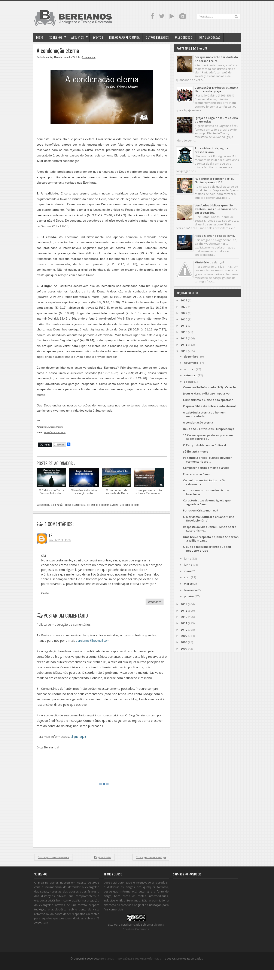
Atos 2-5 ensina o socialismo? (215, 236)
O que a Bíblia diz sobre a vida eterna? (209, 406)
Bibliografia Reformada (124, 37)
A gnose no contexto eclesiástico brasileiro (206, 492)
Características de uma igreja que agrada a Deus (207, 502)
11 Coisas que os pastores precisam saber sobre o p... (208, 437)
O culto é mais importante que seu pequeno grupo (207, 548)
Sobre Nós (55, 37)
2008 (183, 642)
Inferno (91, 505)
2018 (183, 332)
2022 (183, 313)
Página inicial (102, 857)
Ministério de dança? (209, 262)
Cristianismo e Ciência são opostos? (208, 400)
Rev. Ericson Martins (107, 505)
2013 (183, 610)
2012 (183, 617)
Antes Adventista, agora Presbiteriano (211, 150)
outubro (189, 369)
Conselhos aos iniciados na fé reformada (204, 482)
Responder (154, 602)
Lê (50, 535)
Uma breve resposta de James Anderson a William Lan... (211, 538)
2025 (183, 300)
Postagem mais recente (53, 857)
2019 (183, 325)
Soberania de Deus (129, 505)
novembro (191, 363)
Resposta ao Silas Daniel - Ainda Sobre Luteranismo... (209, 528)
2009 (183, 636)
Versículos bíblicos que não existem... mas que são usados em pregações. (216, 209)
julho (187, 558)
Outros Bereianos (157, 37)
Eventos (98, 37)
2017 (183, 338)
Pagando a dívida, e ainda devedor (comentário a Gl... (207, 459)
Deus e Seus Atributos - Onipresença (208, 429)
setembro (190, 375)
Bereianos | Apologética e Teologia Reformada (130, 958)
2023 (183, 307)
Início (39, 37)
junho (188, 565)
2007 (183, 648)
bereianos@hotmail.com (93, 640)
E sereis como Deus (196, 474)
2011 (183, 623)
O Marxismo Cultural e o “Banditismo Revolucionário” (208, 518)
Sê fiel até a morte (195, 451)
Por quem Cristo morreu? (200, 510)
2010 (183, 629)
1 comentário (88, 57)
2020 (183, 319)
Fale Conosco (183, 37)
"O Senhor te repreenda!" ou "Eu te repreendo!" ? (215, 180)
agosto (189, 382)
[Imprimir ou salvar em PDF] (59, 445)
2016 (183, 344)
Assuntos (77, 37)
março (188, 584)
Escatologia (78, 505)
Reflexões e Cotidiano (55, 432)
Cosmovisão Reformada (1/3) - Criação (209, 387)
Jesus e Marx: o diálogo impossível (206, 393)
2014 (183, 604)
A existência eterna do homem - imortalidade (205, 414)
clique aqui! (78, 737)
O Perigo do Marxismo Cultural (204, 445)
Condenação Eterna (61, 505)
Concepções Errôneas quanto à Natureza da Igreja (216, 89)
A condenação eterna (58, 50)
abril (187, 577)
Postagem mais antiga (151, 857)
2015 (183, 351)
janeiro (189, 596)
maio (187, 571)
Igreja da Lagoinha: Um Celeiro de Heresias (216, 119)
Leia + (47, 923)
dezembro (191, 356)
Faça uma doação (209, 37)
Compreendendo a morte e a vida (206, 468)
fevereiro (190, 590)
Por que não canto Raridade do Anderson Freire (216, 59)
